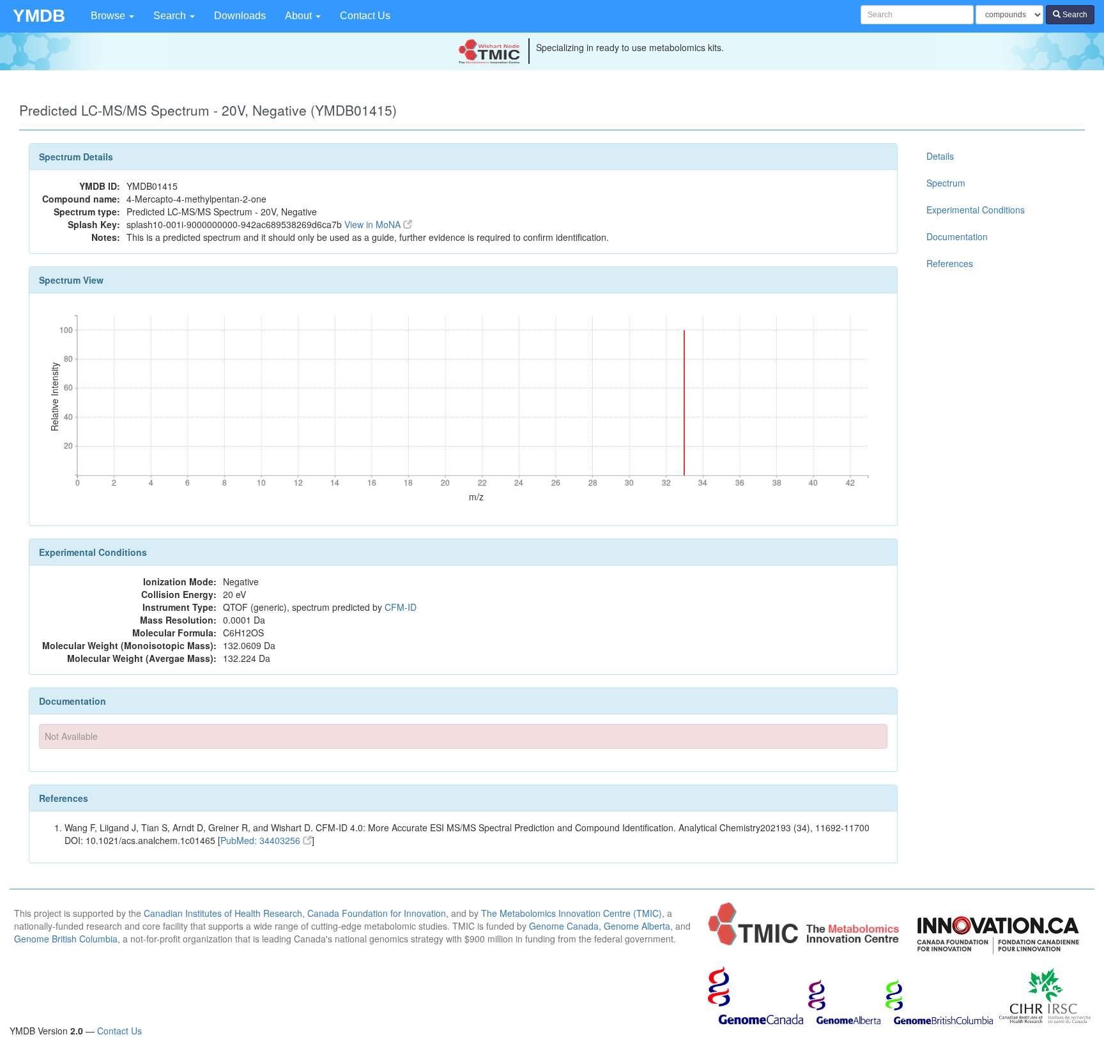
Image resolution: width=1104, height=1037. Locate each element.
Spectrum (945, 182)
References (949, 263)
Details (940, 156)
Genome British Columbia (66, 938)
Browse (109, 15)
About (299, 15)
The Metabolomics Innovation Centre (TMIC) (571, 913)
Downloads (240, 15)
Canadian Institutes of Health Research (223, 913)
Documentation (957, 236)
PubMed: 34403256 (261, 840)
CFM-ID (401, 607)
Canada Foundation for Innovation (376, 913)
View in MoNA (373, 224)
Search (170, 15)
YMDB (39, 16)
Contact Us (365, 15)
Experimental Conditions (975, 209)
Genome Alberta (637, 925)
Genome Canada (564, 925)
